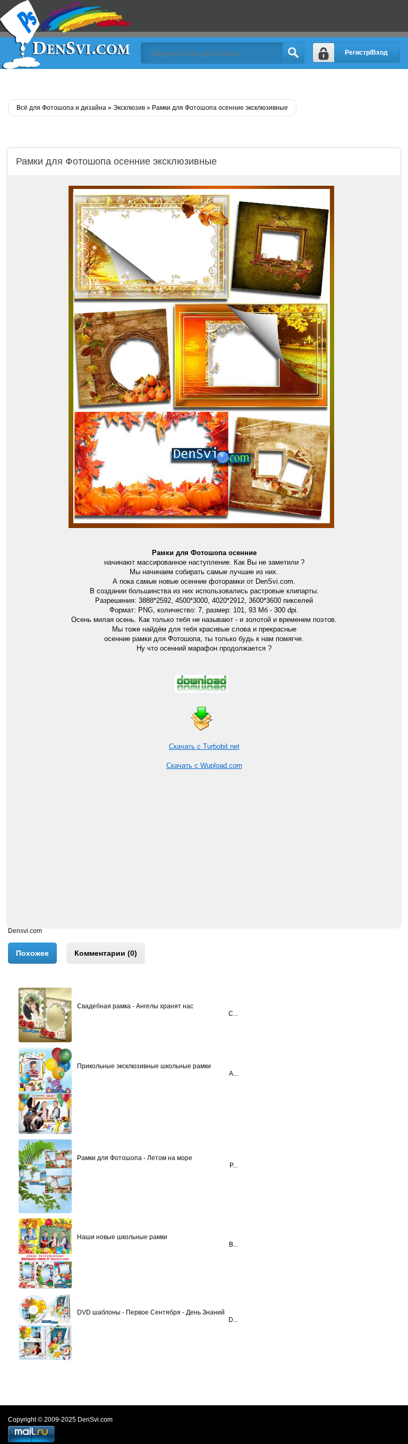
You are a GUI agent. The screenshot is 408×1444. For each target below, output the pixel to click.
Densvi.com (25, 931)
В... (233, 1244)
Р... (233, 1165)
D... (233, 1320)
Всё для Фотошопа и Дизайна (66, 34)
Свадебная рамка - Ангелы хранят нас (135, 1006)
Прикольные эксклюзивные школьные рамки (144, 1066)
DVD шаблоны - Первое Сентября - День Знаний (151, 1312)
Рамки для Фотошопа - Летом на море (134, 1158)
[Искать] (293, 53)
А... (233, 1073)
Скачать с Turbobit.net (204, 746)
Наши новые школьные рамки (122, 1237)
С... (233, 1013)
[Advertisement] (204, 853)
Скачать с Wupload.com (204, 765)
